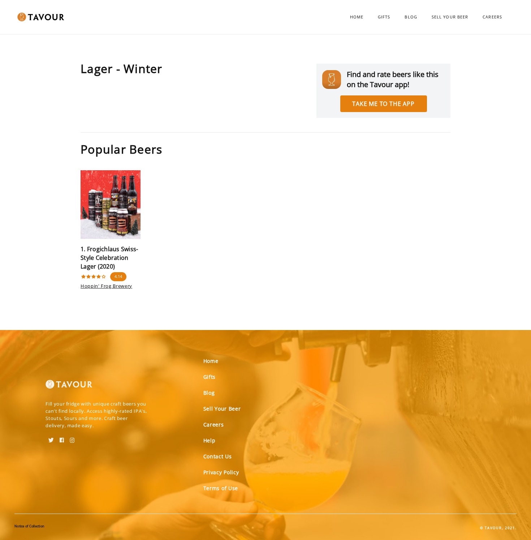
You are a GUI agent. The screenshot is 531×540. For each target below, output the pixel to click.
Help (209, 440)
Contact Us (217, 456)
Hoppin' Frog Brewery (106, 286)
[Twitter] (51, 438)
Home (356, 17)
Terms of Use (220, 488)
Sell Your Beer (450, 17)
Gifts (384, 17)
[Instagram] (72, 438)
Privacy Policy (221, 472)
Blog (411, 17)
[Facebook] (62, 438)
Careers (492, 17)
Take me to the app (383, 104)
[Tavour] (69, 387)
